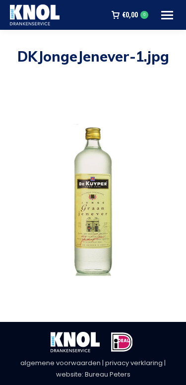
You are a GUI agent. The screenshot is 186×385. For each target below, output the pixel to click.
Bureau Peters (107, 374)
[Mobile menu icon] (167, 15)
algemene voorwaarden (60, 363)
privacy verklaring (134, 363)
